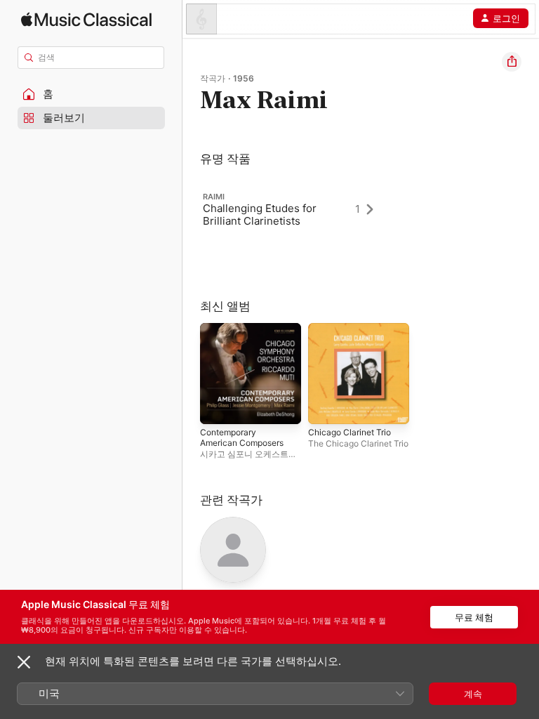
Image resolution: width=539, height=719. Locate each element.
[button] (91, 94)
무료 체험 (474, 617)
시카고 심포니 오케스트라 (248, 454)
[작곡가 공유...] (511, 62)
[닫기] (24, 662)
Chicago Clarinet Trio (349, 432)
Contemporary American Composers (242, 437)
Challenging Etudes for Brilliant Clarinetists (260, 214)
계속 (473, 693)
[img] (86, 19)
